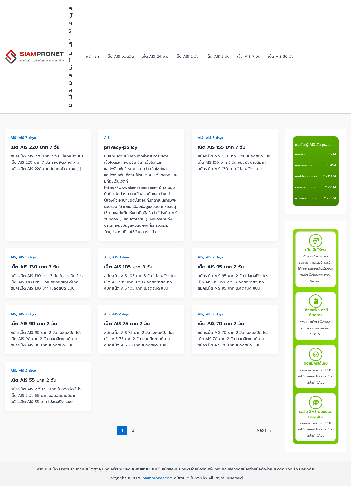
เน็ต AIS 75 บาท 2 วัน (127, 323)
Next (264, 430)
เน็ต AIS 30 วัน (281, 56)
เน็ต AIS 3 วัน (217, 56)
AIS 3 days (27, 257)
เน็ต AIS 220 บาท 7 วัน (35, 147)
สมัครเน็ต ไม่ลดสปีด (70, 57)
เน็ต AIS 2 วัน (187, 56)
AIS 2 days (214, 257)
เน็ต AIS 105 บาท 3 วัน (128, 266)
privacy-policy (120, 147)
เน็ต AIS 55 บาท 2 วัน (34, 380)
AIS (13, 137)
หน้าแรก (92, 56)
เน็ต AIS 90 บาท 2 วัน (34, 323)
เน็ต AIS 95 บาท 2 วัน (221, 266)
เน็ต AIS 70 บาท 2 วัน (221, 323)
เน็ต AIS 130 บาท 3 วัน (35, 266)
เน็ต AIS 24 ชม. (155, 56)
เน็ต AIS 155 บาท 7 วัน (221, 147)
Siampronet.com (158, 478)
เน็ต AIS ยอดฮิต (120, 56)
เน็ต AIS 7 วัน (248, 56)
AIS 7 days (27, 137)
